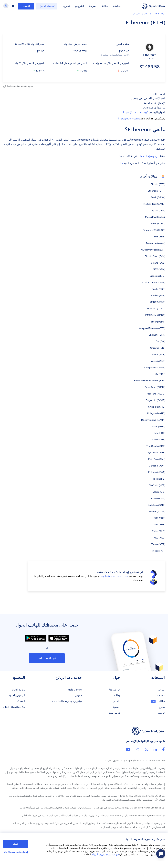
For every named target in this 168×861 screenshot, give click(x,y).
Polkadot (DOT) (156, 472)
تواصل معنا (114, 712)
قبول (15, 843)
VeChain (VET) (157, 485)
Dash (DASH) (158, 197)
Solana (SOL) (158, 262)
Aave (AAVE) (158, 360)
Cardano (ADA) (157, 465)
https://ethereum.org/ (135, 112)
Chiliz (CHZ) (158, 439)
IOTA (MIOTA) (158, 498)
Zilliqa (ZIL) (159, 491)
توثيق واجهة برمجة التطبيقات (67, 701)
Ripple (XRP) (158, 288)
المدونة (116, 707)
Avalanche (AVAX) (155, 243)
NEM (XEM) (159, 269)
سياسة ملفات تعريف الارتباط (105, 854)
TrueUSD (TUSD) (156, 308)
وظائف (116, 695)
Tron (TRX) (159, 524)
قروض (161, 712)
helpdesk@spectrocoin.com (114, 576)
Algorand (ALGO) (156, 393)
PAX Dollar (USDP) (155, 315)
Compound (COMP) (154, 367)
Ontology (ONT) (156, 504)
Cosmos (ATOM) (156, 511)
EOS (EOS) (159, 518)
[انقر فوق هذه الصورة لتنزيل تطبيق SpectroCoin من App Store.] (58, 638)
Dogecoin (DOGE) (155, 400)
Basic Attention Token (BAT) (149, 380)
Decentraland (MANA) (153, 419)
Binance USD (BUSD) (154, 230)
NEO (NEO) (159, 537)
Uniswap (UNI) (157, 347)
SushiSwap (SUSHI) (155, 387)
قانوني (78, 695)
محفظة (117, 6)
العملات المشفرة (139, 13)
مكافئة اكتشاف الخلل (14, 707)
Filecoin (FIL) (158, 478)
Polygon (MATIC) (156, 413)
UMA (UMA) (158, 426)
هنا (121, 163)
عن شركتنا (114, 689)
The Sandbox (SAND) (153, 203)
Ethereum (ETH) (156, 190)
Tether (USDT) (157, 321)
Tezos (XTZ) (158, 544)
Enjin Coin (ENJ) (156, 459)
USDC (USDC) (157, 302)
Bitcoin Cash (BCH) (155, 256)
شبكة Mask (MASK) (155, 216)
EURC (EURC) (158, 223)
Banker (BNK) (158, 295)
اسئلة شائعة (159, 13)
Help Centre (75, 689)
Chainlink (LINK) (157, 334)
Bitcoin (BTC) (158, 184)
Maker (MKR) (158, 354)
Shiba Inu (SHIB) (156, 406)
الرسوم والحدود (17, 695)
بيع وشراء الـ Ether (148, 156)
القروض (79, 6)
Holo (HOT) (159, 432)
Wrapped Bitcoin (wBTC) (152, 328)
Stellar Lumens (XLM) (153, 282)
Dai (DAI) (160, 341)
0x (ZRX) (160, 374)
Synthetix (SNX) (156, 452)
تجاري (66, 6)
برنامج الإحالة (18, 689)
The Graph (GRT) (155, 446)
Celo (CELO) (158, 531)
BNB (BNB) (159, 236)
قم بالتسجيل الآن (47, 658)
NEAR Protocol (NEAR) (153, 249)
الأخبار (117, 701)
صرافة (92, 6)
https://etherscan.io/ (129, 118)
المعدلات (20, 701)
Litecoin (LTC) (157, 275)
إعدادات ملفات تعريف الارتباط (16, 852)
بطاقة (105, 6)
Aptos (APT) (158, 210)
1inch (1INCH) (158, 550)
